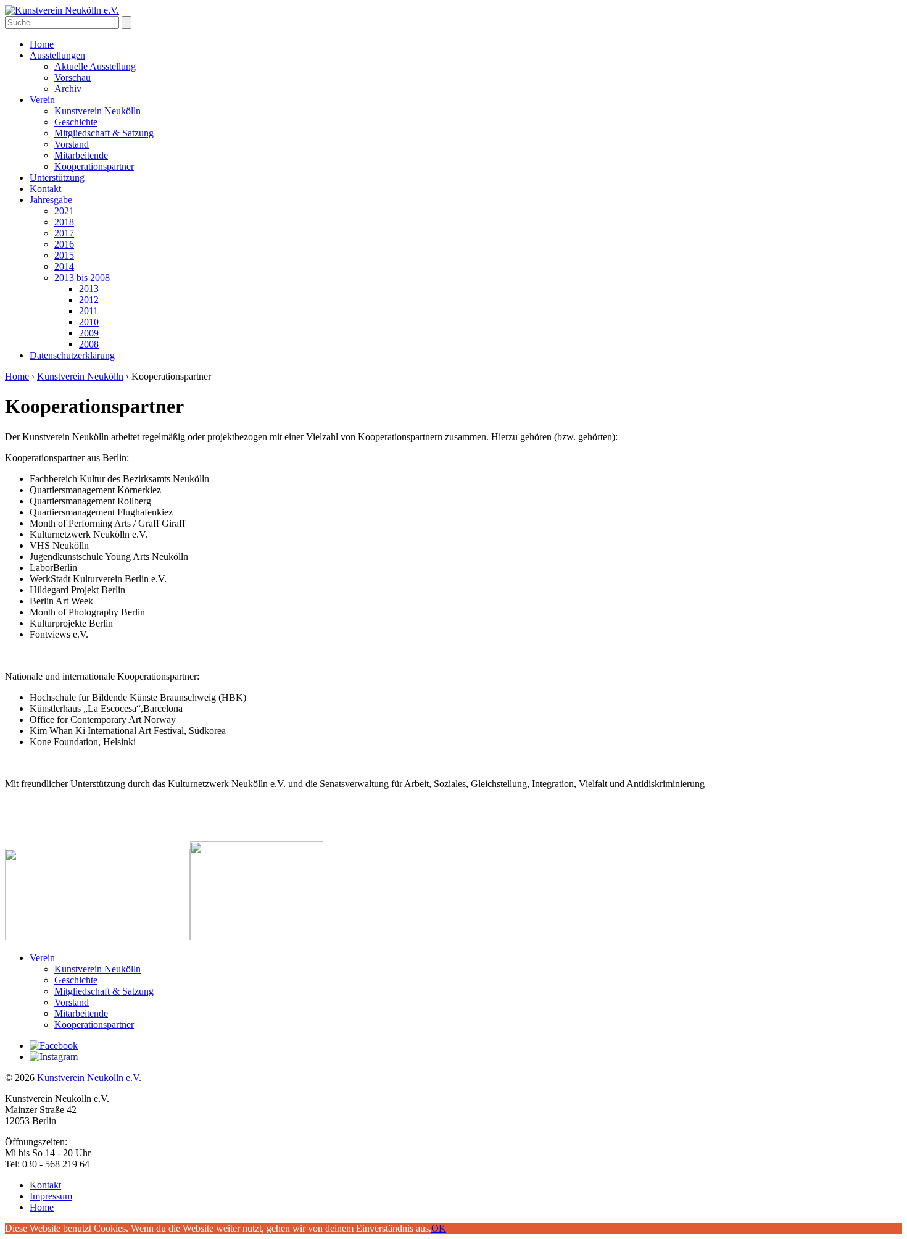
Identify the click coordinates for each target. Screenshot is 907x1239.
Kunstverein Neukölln (97, 111)
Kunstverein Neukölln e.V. (88, 1077)
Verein (42, 99)
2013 (89, 288)
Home (42, 44)
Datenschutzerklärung (72, 355)
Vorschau (72, 77)
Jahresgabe (51, 199)
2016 (64, 244)
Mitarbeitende (81, 155)
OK (438, 1228)
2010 (89, 322)
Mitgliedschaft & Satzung (104, 133)
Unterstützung (57, 177)
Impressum (51, 1196)
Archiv (67, 88)
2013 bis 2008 (82, 277)
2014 (64, 266)
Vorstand (71, 144)
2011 (88, 311)
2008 (89, 344)
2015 (64, 255)
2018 (64, 222)
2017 (64, 233)
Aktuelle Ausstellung (95, 66)
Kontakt (45, 188)
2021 (64, 211)
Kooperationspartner (94, 166)
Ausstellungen (57, 55)
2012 (89, 299)
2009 (89, 333)
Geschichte (75, 122)
